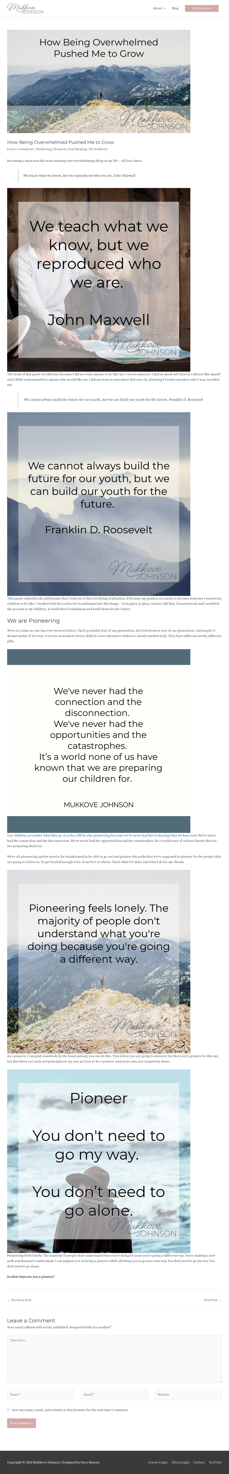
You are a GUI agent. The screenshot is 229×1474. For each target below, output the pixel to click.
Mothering (44, 149)
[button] (202, 8)
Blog (175, 8)
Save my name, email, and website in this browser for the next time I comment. (70, 1410)
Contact (199, 1462)
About (157, 8)
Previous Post (19, 1300)
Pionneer (60, 149)
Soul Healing (77, 149)
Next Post (212, 1300)
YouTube (215, 1462)
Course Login (157, 1462)
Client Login (180, 1462)
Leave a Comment (20, 149)
